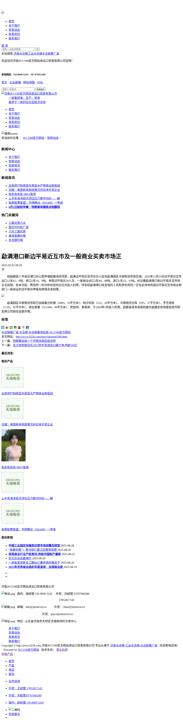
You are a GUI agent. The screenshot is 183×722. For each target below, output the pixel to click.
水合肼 (23, 332)
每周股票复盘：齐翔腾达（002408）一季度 (36, 202)
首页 (11, 21)
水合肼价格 (16, 240)
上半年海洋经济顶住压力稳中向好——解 (34, 198)
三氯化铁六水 (17, 222)
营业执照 (62, 649)
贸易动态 (14, 29)
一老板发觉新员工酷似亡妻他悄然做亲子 (34, 562)
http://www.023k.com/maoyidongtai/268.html (41, 336)
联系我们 (14, 38)
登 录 (4, 45)
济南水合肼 (21, 53)
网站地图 (29, 82)
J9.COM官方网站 (33, 137)
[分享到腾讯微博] (23, 327)
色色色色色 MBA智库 (22, 194)
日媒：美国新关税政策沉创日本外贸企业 (34, 189)
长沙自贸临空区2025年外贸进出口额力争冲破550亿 (45, 345)
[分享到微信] (11, 327)
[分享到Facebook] (27, 327)
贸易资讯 (14, 34)
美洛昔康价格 (17, 235)
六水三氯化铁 (17, 231)
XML (40, 82)
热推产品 (7, 654)
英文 (4, 82)
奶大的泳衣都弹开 (20, 558)
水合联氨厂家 (50, 53)
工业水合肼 (35, 53)
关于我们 (14, 25)
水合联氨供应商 (39, 332)
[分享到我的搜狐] (19, 327)
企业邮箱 (15, 82)
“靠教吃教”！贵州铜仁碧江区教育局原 (33, 549)
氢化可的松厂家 (19, 227)
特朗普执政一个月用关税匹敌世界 (34, 340)
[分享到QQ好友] (15, 327)
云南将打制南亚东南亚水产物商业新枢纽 (34, 185)
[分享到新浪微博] (7, 327)
